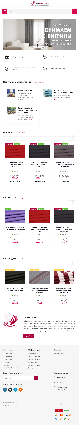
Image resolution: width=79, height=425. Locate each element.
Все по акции (19, 198)
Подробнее (28, 336)
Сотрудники (7, 359)
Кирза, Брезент (23, 119)
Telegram (15, 390)
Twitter (10, 390)
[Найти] (70, 11)
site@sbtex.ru (62, 382)
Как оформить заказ (35, 353)
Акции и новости (9, 356)
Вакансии (6, 362)
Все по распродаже (29, 259)
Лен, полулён (58, 97)
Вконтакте (5, 390)
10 (47, 46)
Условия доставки (35, 356)
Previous (4, 34)
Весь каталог (40, 82)
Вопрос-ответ (59, 353)
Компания (7, 350)
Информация (34, 350)
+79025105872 (62, 377)
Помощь (57, 350)
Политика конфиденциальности (11, 366)
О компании (7, 353)
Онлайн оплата (34, 362)
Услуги (30, 368)
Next (75, 34)
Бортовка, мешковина (25, 115)
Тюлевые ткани (23, 95)
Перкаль (67, 97)
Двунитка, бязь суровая (26, 117)
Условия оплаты (34, 359)
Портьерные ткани (24, 93)
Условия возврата (35, 365)
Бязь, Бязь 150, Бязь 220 (62, 95)
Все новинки (22, 133)
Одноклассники (21, 390)
